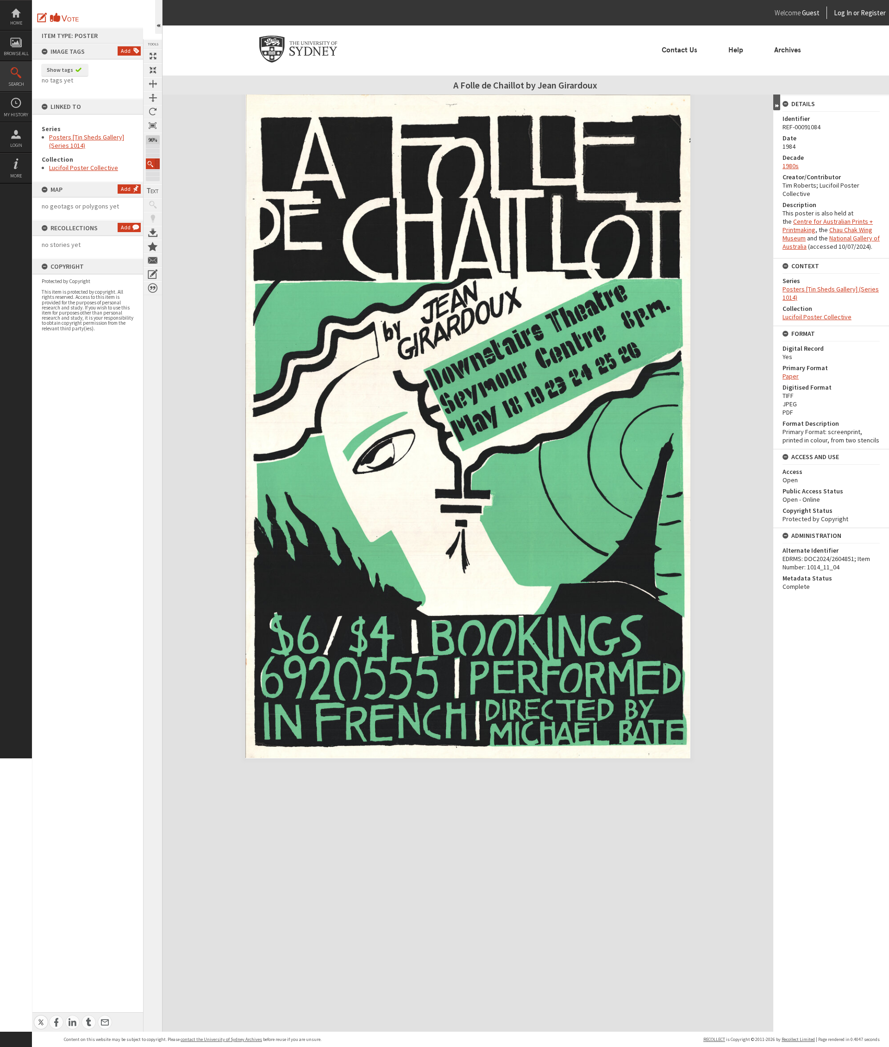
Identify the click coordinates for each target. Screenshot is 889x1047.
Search (16, 84)
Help (735, 50)
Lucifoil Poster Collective (83, 168)
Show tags (60, 69)
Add (126, 50)
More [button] (16, 176)
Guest (811, 12)
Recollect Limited (798, 1039)
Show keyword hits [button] (153, 205)
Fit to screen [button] (153, 70)
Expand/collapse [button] (776, 102)
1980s (791, 166)
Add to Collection (153, 246)
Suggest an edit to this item (42, 18)
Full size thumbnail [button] (153, 56)
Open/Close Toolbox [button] (158, 17)
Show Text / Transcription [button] (153, 191)
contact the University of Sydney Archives (221, 1039)
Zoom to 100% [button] (153, 125)
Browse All (16, 53)
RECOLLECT (714, 1039)
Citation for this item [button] (153, 288)
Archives (787, 50)
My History (16, 115)
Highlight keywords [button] (153, 219)
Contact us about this (153, 260)
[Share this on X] (41, 1017)
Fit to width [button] (153, 84)
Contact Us (679, 50)
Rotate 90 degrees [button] (153, 112)
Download (153, 233)
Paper (791, 376)
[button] (153, 163)
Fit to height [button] (153, 98)
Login (16, 145)
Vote (65, 18)
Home (16, 23)
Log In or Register (842, 12)
